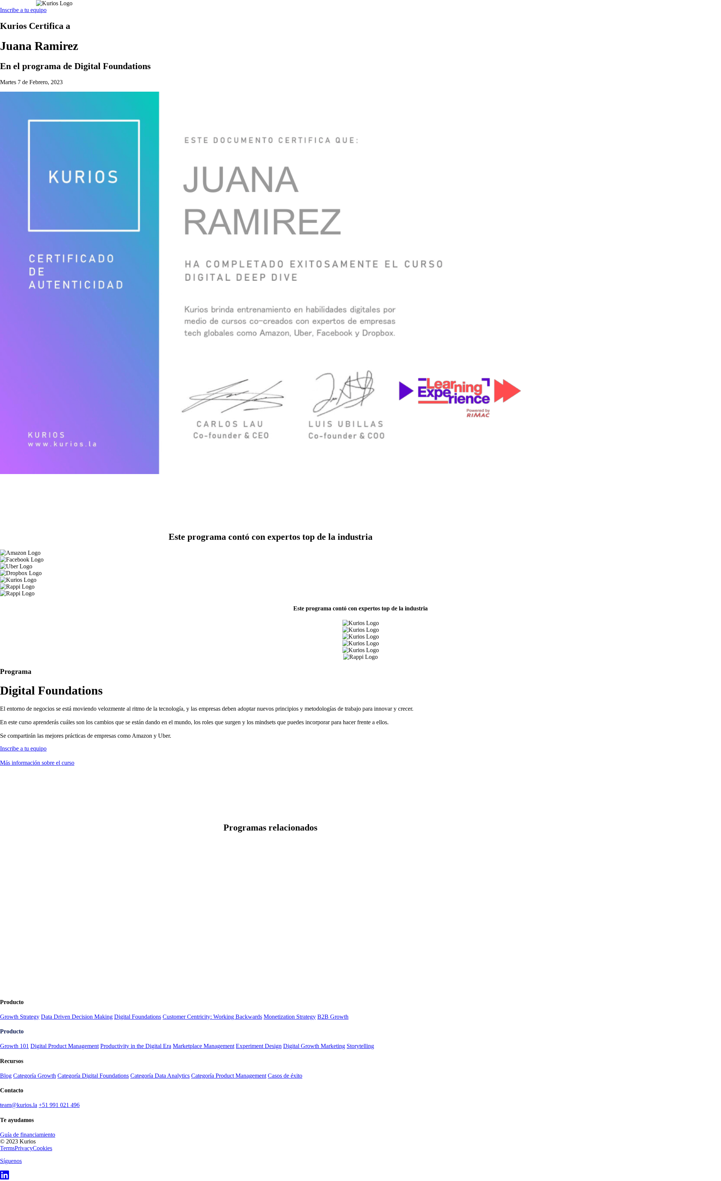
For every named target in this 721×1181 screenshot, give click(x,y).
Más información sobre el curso (37, 763)
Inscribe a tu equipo (23, 10)
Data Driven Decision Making (77, 1016)
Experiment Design (259, 1046)
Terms (7, 1148)
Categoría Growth (34, 1075)
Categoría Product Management (228, 1075)
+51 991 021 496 (59, 1105)
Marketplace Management (203, 1046)
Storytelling (360, 1046)
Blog (6, 1075)
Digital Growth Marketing (314, 1046)
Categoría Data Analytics (160, 1075)
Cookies (42, 1148)
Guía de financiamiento (27, 1134)
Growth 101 (14, 1046)
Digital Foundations (137, 1016)
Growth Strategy (19, 1016)
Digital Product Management (64, 1046)
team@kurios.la (18, 1105)
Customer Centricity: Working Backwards (212, 1016)
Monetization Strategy (290, 1016)
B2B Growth (332, 1016)
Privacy (24, 1148)
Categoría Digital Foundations (93, 1075)
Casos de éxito (285, 1075)
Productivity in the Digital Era (135, 1046)
